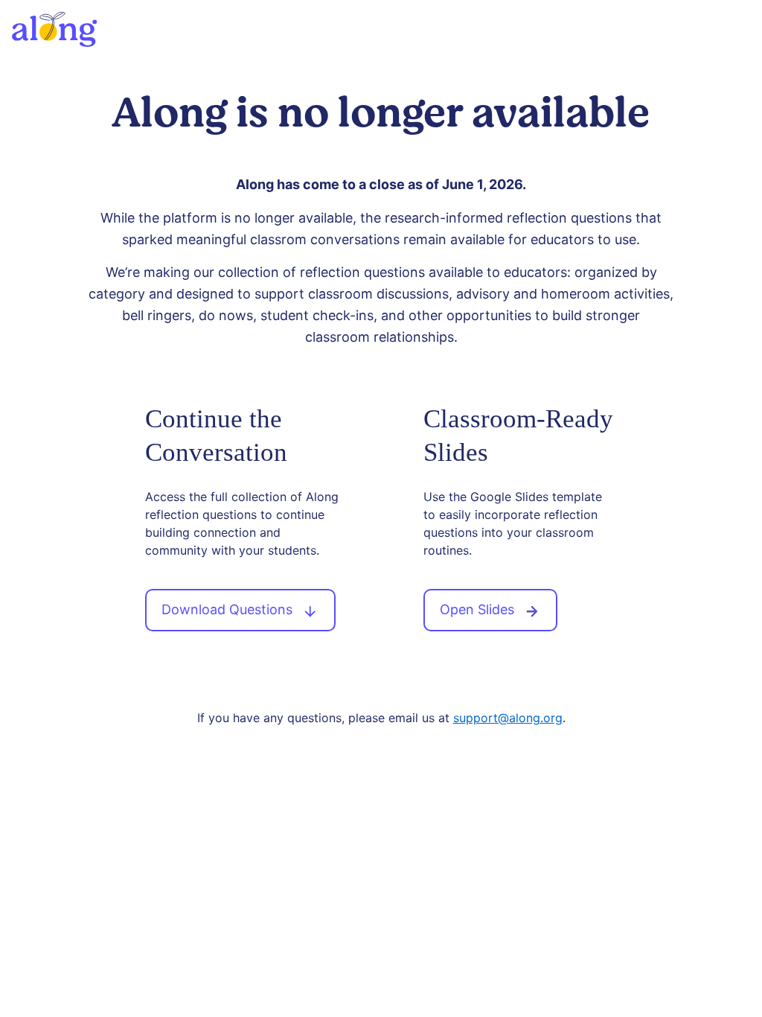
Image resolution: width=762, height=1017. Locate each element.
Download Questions (228, 609)
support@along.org (508, 717)
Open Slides (479, 609)
